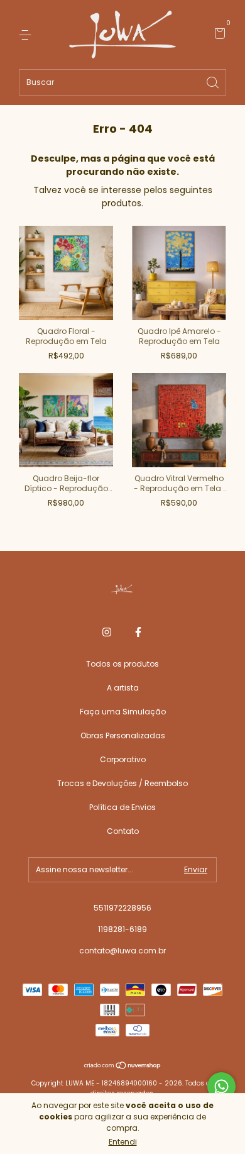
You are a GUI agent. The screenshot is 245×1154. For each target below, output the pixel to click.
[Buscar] (213, 81)
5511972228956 (122, 907)
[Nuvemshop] (123, 1066)
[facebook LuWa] (138, 632)
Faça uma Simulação (123, 711)
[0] (217, 35)
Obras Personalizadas (122, 735)
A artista (123, 687)
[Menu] (27, 34)
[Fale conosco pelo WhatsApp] (221, 1086)
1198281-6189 (122, 929)
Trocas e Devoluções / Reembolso (122, 783)
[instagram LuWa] (107, 632)
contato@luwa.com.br (122, 950)
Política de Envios (122, 807)
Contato (123, 831)
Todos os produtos (122, 663)
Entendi (123, 1141)
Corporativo (123, 759)
